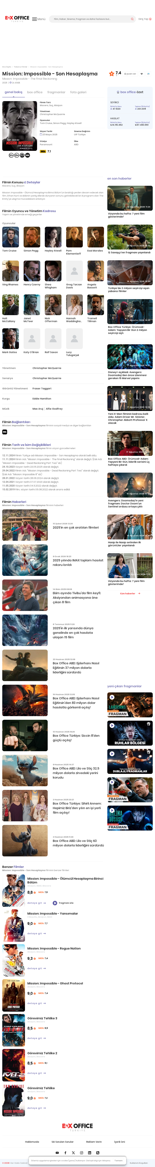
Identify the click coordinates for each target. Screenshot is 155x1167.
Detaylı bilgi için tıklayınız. (98, 1160)
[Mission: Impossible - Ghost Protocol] (13, 995)
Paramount (46, 144)
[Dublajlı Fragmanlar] (130, 761)
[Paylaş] (148, 73)
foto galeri (78, 92)
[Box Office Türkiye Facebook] (65, 1152)
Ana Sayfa (6, 67)
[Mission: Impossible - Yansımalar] (13, 925)
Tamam (118, 1160)
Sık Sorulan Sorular (63, 1141)
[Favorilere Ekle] (142, 74)
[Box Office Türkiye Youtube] (57, 1152)
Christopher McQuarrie (52, 114)
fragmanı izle (65, 902)
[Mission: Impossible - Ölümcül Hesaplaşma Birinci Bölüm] (13, 890)
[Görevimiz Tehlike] (13, 1100)
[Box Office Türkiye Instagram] (81, 1152)
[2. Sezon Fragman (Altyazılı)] (130, 789)
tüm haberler (128, 593)
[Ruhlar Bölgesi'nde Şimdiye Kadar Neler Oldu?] (130, 733)
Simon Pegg (59, 123)
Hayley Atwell (74, 123)
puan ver (131, 73)
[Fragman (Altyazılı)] (130, 818)
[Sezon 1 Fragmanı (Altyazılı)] (130, 704)
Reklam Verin (94, 1141)
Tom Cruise (46, 123)
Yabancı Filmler (20, 67)
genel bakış (13, 92)
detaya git (34, 902)
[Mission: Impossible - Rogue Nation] (13, 960)
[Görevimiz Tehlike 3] (13, 1030)
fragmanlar (56, 92)
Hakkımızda (32, 1141)
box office (35, 92)
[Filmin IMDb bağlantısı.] (4, 432)
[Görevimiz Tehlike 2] (13, 1065)
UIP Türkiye (80, 134)
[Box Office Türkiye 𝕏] (73, 1152)
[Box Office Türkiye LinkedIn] (89, 1152)
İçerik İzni (119, 1141)
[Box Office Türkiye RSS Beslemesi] (97, 1152)
